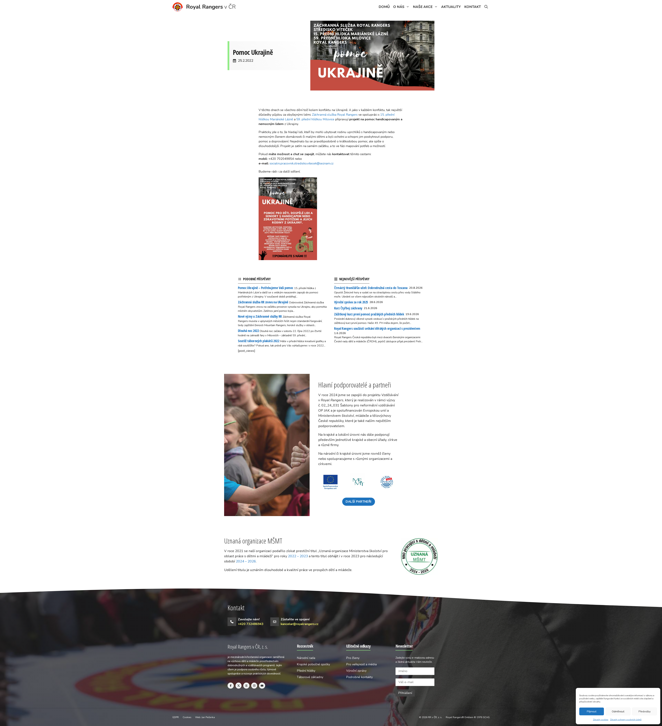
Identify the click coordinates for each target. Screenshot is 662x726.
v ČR (211, 7)
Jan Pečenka (208, 717)
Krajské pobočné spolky (313, 664)
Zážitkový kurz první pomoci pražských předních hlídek (369, 314)
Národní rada (306, 658)
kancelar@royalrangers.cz (299, 624)
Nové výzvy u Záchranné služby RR (260, 316)
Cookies (187, 717)
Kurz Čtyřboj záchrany (348, 308)
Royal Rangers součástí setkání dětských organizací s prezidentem (377, 328)
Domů (384, 6)
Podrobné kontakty (359, 677)
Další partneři (358, 502)
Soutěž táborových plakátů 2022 (258, 341)
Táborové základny (310, 677)
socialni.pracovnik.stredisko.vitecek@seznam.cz (301, 163)
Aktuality (451, 6)
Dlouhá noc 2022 (248, 330)
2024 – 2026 (246, 561)
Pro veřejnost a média (361, 664)
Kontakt (472, 6)
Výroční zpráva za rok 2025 (351, 302)
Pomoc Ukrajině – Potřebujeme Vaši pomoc (265, 287)
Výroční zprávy (356, 671)
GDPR (175, 717)
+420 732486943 (250, 624)
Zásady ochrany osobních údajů (625, 719)
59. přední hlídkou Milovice (315, 119)
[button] (486, 7)
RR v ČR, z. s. (435, 717)
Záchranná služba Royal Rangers (335, 115)
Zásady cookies (600, 719)
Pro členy (352, 658)
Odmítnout (618, 711)
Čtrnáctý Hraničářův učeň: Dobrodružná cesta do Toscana (371, 287)
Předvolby (644, 711)
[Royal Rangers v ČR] (177, 7)
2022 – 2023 (298, 556)
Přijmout (591, 711)
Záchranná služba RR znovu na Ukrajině (263, 302)
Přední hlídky (306, 671)
